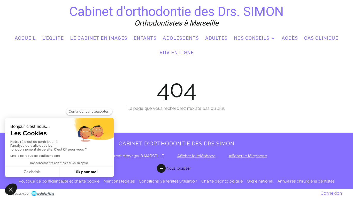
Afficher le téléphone (196, 156)
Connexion (331, 193)
